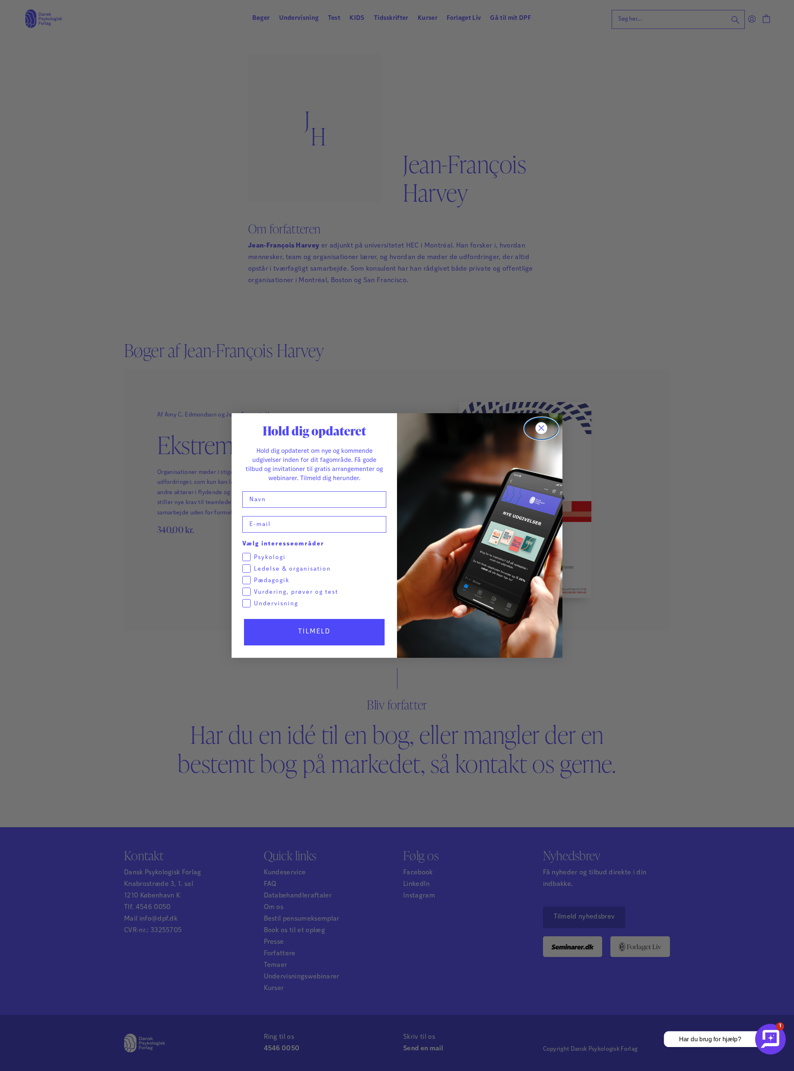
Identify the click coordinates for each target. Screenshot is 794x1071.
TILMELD (314, 631)
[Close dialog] (541, 428)
